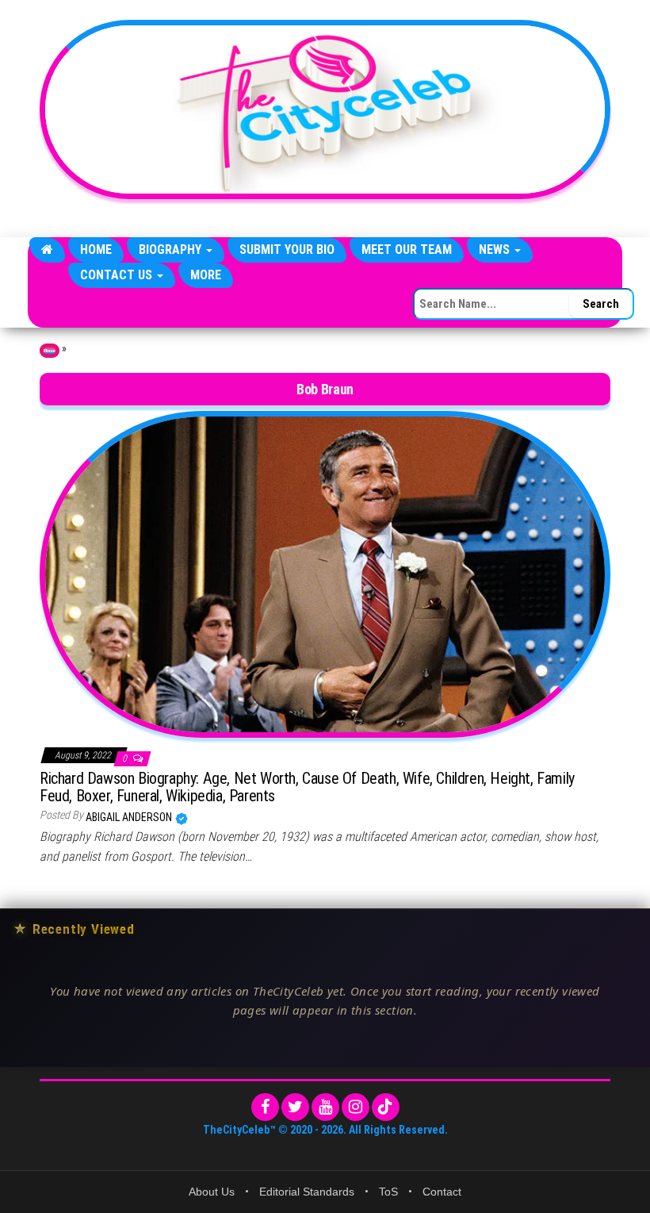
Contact (441, 1191)
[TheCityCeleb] (47, 250)
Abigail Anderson (130, 817)
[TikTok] (386, 1107)
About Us (212, 1191)
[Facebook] (265, 1107)
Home (96, 249)
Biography (172, 249)
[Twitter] (295, 1107)
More (205, 274)
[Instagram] (355, 1107)
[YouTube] (325, 1107)
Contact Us (117, 274)
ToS (388, 1191)
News (496, 249)
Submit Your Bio (287, 249)
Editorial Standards (306, 1191)
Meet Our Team (406, 249)
